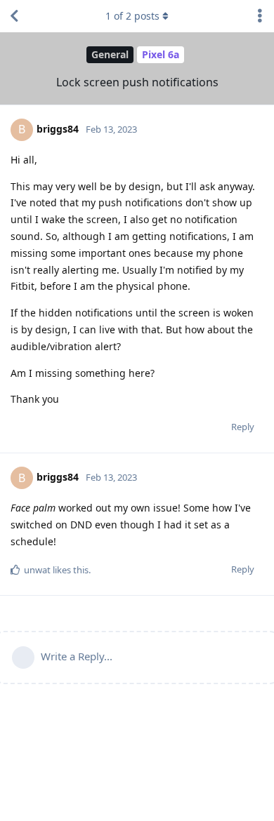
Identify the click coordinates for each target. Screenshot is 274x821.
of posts (132, 15)
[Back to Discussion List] (14, 16)
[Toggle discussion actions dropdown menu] (260, 16)
